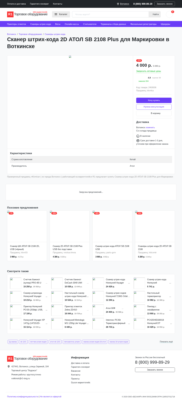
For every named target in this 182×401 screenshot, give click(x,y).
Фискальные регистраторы (143, 24)
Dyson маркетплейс (80, 382)
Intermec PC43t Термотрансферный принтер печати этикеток (115, 322)
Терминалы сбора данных (113, 24)
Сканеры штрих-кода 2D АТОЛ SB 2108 (154, 248)
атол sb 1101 (55, 342)
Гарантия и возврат (39, 4)
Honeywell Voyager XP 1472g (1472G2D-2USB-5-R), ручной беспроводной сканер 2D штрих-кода (34, 322)
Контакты (57, 4)
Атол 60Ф (110, 308)
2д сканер (13, 342)
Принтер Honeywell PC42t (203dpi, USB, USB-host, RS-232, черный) (33, 308)
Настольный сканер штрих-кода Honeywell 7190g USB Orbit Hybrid (75, 295)
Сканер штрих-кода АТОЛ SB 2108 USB (112, 248)
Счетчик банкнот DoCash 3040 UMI (73, 281)
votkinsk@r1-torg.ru (20, 378)
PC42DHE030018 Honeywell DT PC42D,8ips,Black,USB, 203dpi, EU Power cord (158, 322)
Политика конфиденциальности (22, 396)
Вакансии (75, 371)
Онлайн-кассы (72, 24)
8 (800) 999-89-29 (142, 4)
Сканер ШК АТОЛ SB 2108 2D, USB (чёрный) (25, 248)
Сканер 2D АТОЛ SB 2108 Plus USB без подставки (67, 248)
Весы (57, 24)
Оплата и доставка (16, 4)
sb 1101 (23, 342)
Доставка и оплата (80, 363)
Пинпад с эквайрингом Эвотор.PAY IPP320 (156, 308)
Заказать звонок (165, 4)
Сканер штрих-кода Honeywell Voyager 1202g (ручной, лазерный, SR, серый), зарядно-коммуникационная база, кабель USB (115, 281)
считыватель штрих (72, 342)
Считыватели (89, 24)
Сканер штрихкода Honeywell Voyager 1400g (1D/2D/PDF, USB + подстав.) (32, 295)
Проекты (75, 378)
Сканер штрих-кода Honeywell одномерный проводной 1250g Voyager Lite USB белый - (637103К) (156, 281)
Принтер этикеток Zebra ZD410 (73, 308)
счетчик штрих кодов (38, 342)
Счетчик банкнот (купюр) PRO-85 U (32, 281)
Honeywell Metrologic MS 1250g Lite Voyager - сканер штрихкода (75, 322)
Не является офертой (50, 396)
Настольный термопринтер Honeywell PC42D (155, 295)
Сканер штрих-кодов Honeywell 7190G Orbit (117, 294)
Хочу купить (154, 100)
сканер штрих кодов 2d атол (94, 342)
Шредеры (165, 24)
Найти (155, 14)
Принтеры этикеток (16, 24)
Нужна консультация (154, 106)
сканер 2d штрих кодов (118, 342)
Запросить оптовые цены (148, 71)
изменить (150, 127)
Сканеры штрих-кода (40, 24)
